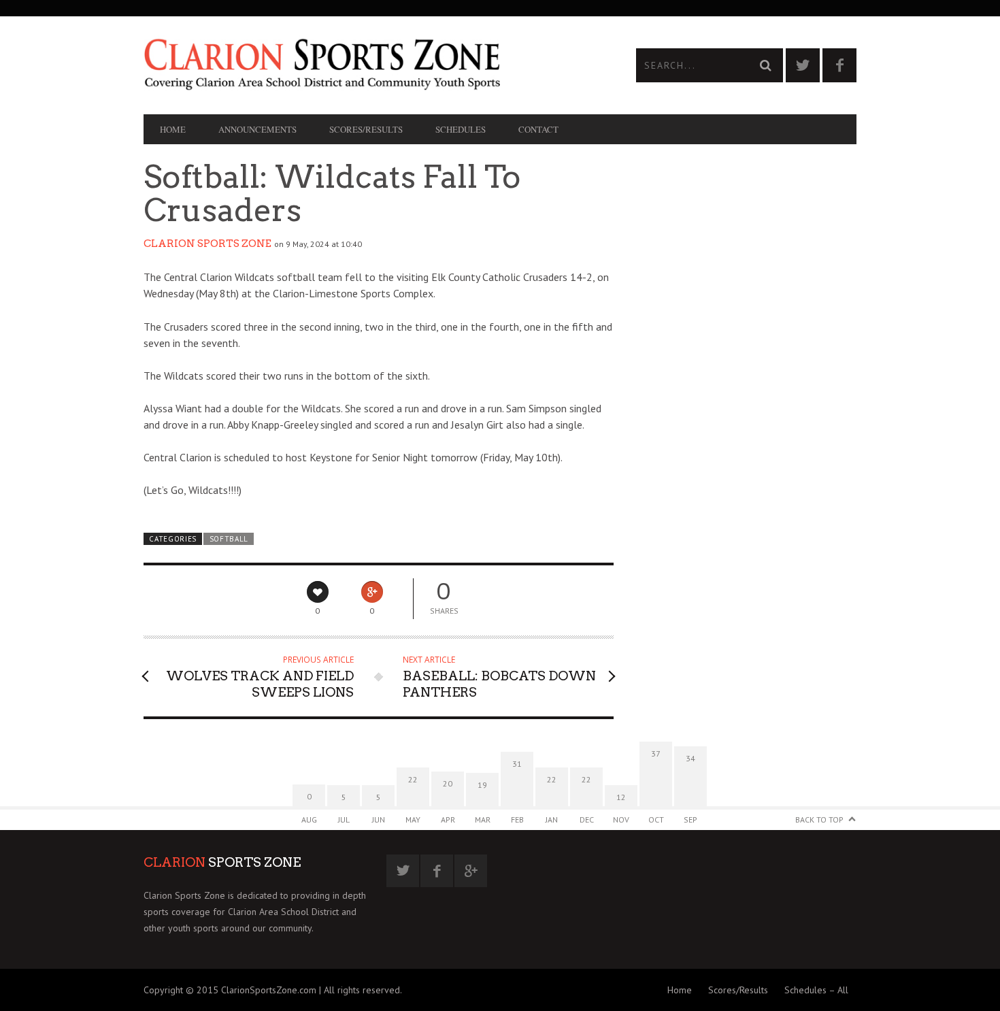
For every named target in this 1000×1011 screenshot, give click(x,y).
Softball (229, 539)
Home (173, 129)
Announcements (257, 129)
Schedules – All (816, 990)
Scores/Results (366, 129)
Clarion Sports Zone (207, 243)
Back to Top (819, 819)
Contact (538, 129)
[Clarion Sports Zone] (322, 63)
